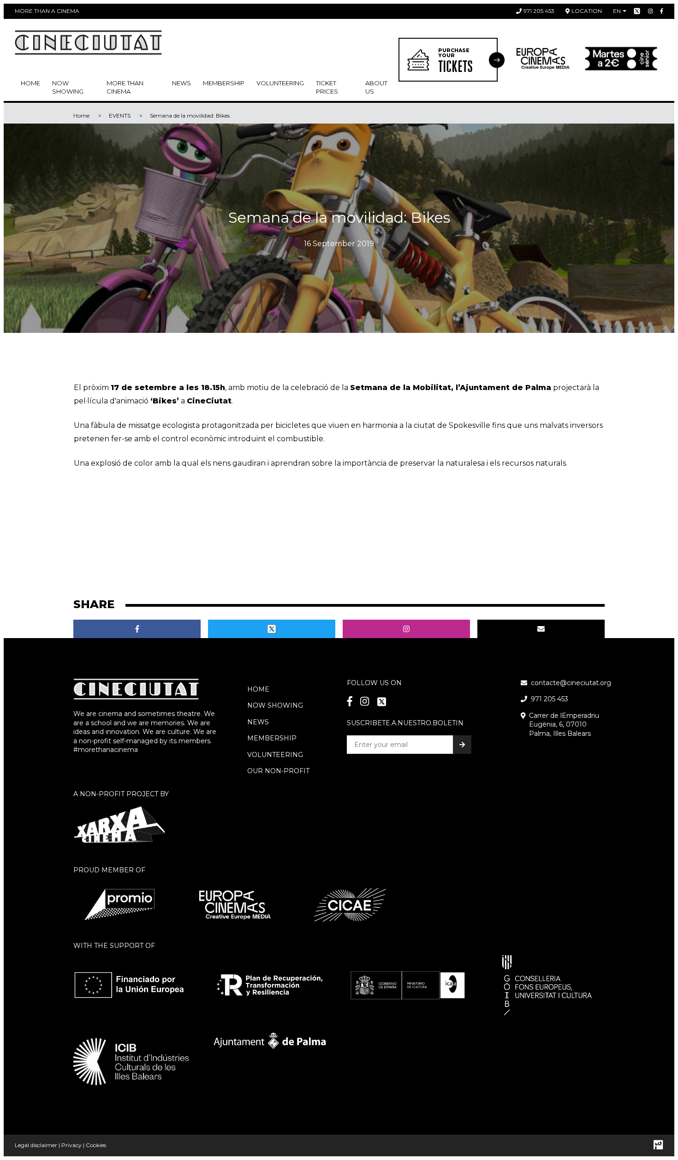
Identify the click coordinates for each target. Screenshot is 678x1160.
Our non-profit (278, 771)
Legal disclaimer (36, 1145)
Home (30, 83)
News (181, 83)
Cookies (96, 1145)
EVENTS (120, 115)
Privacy (71, 1145)
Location (586, 10)
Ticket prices (327, 87)
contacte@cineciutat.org (571, 683)
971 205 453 (538, 10)
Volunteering (280, 83)
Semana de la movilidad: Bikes (190, 115)
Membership (272, 738)
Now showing (67, 87)
